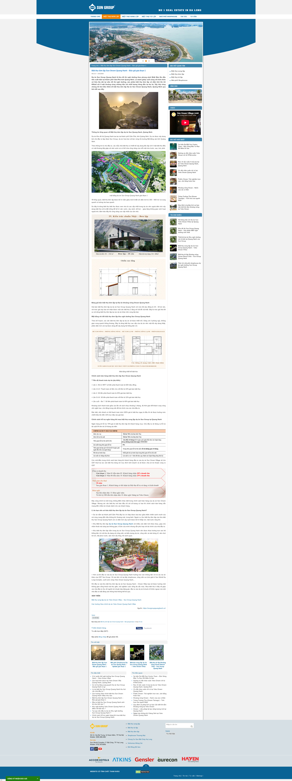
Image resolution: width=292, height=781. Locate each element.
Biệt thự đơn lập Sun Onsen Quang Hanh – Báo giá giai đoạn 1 (118, 621)
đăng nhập (102, 637)
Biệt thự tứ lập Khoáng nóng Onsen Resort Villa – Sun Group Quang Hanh (189, 256)
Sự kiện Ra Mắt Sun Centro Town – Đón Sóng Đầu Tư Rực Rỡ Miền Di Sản (189, 146)
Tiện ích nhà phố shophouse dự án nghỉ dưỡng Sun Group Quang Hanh (189, 265)
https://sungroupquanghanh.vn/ (154, 608)
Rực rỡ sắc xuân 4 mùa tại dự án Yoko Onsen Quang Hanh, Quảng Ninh (188, 164)
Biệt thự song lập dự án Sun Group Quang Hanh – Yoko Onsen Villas (188, 248)
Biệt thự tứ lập (149, 16)
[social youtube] (100, 748)
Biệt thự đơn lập (111, 16)
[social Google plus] (96, 748)
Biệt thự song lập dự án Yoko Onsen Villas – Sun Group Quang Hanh (116, 600)
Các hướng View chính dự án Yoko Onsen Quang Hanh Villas (114, 604)
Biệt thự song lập (130, 16)
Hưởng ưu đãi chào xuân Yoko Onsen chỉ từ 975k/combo (189, 154)
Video (172, 108)
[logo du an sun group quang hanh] (104, 4)
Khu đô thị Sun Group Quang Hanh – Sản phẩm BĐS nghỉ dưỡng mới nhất (188, 230)
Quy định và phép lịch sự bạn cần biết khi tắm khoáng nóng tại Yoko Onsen (188, 207)
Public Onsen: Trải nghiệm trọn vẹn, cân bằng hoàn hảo (189, 180)
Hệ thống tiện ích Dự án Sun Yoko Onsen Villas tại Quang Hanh (188, 222)
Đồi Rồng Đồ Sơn (134, 747)
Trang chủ (95, 16)
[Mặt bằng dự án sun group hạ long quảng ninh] (146, 42)
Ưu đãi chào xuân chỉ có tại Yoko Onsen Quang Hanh (188, 171)
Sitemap (199, 776)
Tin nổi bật (96, 617)
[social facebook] (92, 748)
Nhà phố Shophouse (168, 16)
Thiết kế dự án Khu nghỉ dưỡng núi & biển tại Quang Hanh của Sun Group (189, 239)
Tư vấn (193, 16)
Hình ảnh (173, 86)
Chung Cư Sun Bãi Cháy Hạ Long (140, 739)
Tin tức (183, 16)
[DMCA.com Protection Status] (143, 771)
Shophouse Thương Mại (136, 735)
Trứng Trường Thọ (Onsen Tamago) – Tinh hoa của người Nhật (189, 198)
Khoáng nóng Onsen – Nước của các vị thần (188, 189)
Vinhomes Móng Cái (135, 743)
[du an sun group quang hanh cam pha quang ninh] (99, 724)
